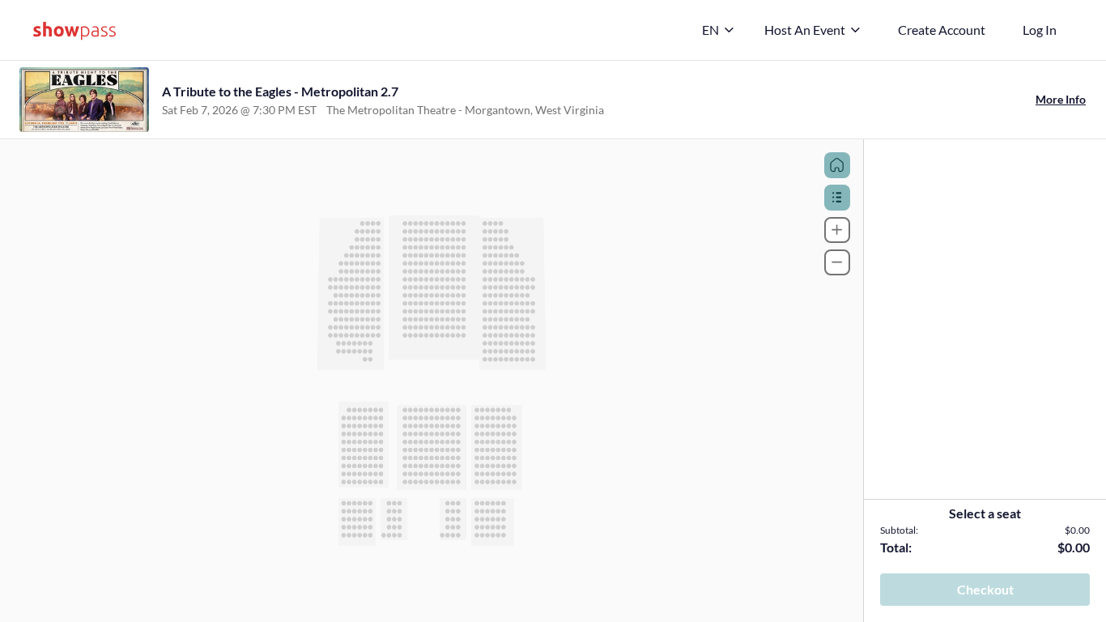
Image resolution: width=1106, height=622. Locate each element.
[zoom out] (837, 262)
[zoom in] (837, 230)
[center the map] (837, 165)
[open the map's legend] (837, 198)
